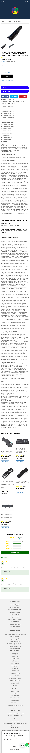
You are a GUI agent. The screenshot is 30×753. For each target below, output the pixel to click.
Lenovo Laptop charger (15, 641)
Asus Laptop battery (15, 607)
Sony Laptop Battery (15, 626)
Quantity (3, 65)
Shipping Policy (15, 695)
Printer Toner (15, 656)
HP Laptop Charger (15, 639)
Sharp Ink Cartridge (15, 682)
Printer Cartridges (15, 658)
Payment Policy (15, 700)
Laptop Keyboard (15, 661)
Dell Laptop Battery (15, 610)
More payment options (7, 80)
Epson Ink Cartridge (15, 680)
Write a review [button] (15, 552)
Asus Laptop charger (15, 636)
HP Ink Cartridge (15, 675)
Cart (28, 1)
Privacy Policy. (9, 739)
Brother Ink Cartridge (15, 676)
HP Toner (15, 685)
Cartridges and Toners (15, 673)
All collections (15, 666)
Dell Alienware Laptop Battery (15, 609)
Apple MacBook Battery (15, 605)
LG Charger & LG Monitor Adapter (15, 643)
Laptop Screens (15, 663)
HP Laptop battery (15, 614)
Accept (14, 742)
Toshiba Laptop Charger (15, 648)
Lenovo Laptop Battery (15, 616)
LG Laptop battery (15, 617)
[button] (4, 455)
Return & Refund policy (15, 697)
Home (2, 21)
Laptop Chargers (15, 654)
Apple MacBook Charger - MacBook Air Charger (15, 634)
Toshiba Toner (15, 687)
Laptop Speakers (15, 665)
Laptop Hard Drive (15, 660)
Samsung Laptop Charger (15, 646)
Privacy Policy (15, 693)
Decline (14, 746)
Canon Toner (15, 688)
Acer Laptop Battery (15, 604)
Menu (4, 1)
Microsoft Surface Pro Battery (15, 619)
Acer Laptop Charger (15, 632)
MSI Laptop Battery (15, 621)
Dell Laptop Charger (15, 638)
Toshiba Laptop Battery (15, 628)
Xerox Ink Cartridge (15, 683)
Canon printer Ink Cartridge (15, 678)
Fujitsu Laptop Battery (15, 612)
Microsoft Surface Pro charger (15, 644)
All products (15, 668)
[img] (4, 561)
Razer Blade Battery (15, 622)
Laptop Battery (15, 653)
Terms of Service (15, 698)
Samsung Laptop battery (15, 624)
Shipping (3, 61)
